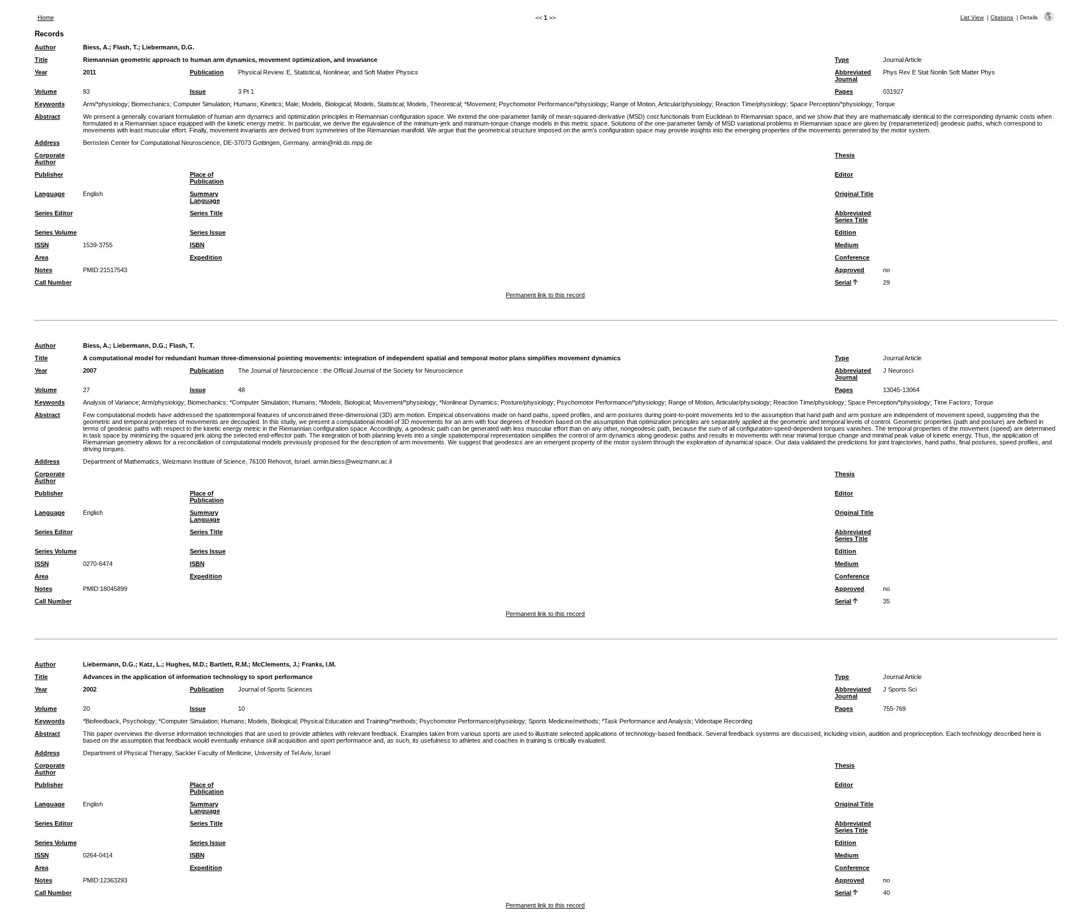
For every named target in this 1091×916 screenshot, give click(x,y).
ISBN (197, 245)
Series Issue (208, 232)
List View (972, 17)
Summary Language (205, 197)
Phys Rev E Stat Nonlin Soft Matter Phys (939, 72)
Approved (849, 270)
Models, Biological (326, 104)
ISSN (42, 245)
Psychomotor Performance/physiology (472, 721)
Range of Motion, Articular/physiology (661, 104)
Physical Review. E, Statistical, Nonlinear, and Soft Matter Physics (328, 72)
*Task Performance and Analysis (647, 721)
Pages (844, 91)
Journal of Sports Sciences (275, 689)
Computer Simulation (201, 104)
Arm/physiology (162, 402)
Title (41, 59)
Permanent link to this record (545, 295)
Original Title (854, 193)
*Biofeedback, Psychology (119, 721)
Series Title (206, 213)
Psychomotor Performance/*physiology (553, 104)
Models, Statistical (378, 104)
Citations (1001, 17)
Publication (207, 72)
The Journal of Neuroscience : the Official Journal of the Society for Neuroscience (350, 370)
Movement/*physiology (404, 402)
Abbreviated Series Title (853, 216)
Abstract (47, 116)
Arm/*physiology (105, 104)
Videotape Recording (723, 721)
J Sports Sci (900, 689)
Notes (43, 270)
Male (291, 104)
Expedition (206, 257)
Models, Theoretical (434, 104)
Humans (245, 104)
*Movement (479, 104)
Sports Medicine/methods (563, 721)
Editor (844, 174)
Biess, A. (96, 47)
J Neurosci (898, 370)
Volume (46, 91)
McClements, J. (275, 664)
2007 (90, 370)
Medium (847, 245)
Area (41, 257)
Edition (845, 232)
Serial (843, 282)
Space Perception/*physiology (831, 104)
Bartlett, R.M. (229, 664)
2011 (89, 72)
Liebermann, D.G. (168, 47)
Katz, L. (150, 664)
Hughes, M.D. (186, 664)
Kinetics (271, 104)
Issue (198, 91)
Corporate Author (50, 158)
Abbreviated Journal (853, 75)
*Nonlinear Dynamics (468, 402)
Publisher (49, 174)
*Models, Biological (344, 402)
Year (41, 72)
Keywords (50, 104)
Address (47, 142)
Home (46, 17)
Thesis (845, 155)
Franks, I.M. (319, 664)
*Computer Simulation (259, 402)
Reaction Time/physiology (750, 104)
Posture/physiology (527, 402)
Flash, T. (125, 47)
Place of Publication (207, 178)
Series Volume (56, 232)
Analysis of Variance (111, 402)
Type (842, 59)
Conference (852, 257)
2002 (90, 689)
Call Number (53, 282)
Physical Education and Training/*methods (358, 721)
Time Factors (952, 402)
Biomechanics (150, 104)
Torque (885, 104)
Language (50, 193)
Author (45, 47)
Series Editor (54, 213)
